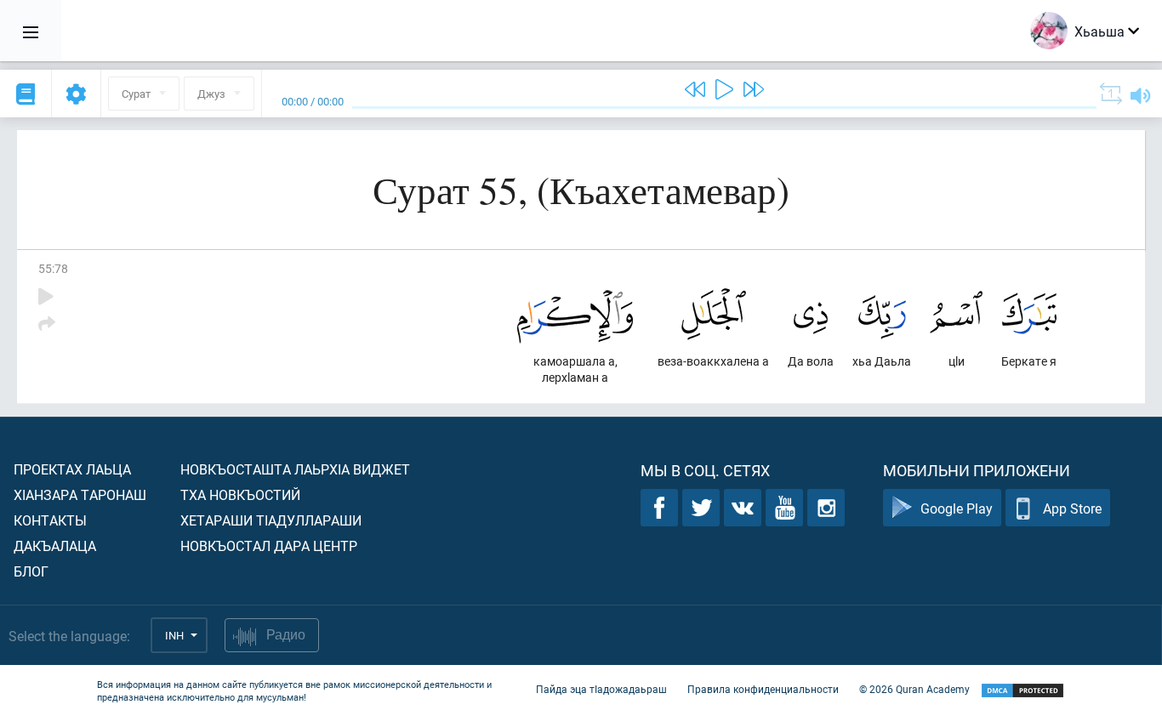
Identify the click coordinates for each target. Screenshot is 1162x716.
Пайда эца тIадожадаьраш (601, 689)
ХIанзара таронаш (80, 494)
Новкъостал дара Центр (268, 545)
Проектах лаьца (72, 469)
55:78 (53, 268)
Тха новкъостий (240, 494)
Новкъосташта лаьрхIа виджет (295, 469)
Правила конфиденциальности (763, 689)
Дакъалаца (55, 545)
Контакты (50, 520)
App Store (1072, 508)
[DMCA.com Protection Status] (1022, 691)
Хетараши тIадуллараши (271, 520)
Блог (31, 571)
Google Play (956, 508)
